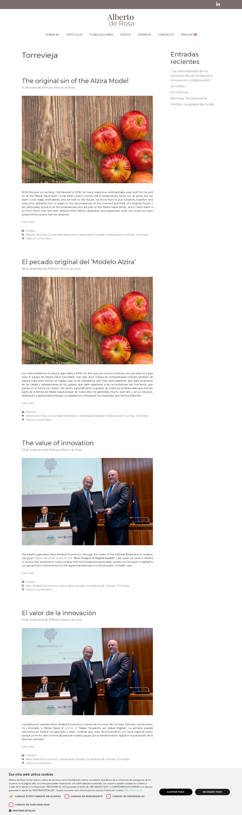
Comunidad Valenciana (62, 234)
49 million (178, 86)
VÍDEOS (125, 34)
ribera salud (85, 234)
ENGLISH (187, 34)
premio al (95, 728)
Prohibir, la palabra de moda (192, 104)
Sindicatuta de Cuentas (101, 585)
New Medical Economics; (42, 585)
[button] (81, 810)
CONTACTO (166, 34)
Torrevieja (142, 234)
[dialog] (121, 792)
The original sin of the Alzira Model (75, 81)
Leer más (27, 222)
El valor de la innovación (59, 613)
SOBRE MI (52, 34)
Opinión (31, 412)
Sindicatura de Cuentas (120, 234)
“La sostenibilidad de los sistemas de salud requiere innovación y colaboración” (191, 75)
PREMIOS (144, 34)
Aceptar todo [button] (175, 791)
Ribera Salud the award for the (53, 558)
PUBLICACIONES (101, 34)
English (30, 230)
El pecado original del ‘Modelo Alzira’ (79, 262)
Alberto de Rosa (36, 234)
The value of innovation (58, 443)
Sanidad (99, 234)
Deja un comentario (39, 238)
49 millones (180, 92)
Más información (133, 790)
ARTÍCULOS (74, 34)
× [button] (238, 772)
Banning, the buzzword (189, 98)
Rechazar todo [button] (212, 791)
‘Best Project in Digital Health (93, 558)
